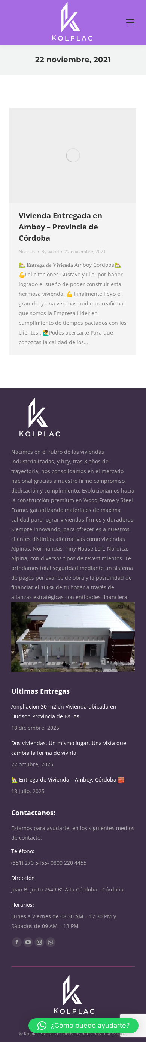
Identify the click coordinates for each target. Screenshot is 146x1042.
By (50, 251)
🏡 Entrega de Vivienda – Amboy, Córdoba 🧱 (67, 779)
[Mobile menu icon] (130, 22)
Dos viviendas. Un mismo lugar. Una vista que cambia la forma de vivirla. (68, 747)
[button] (83, 1025)
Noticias (27, 251)
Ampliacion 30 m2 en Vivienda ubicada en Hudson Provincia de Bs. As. (63, 711)
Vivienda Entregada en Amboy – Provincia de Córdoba (60, 226)
